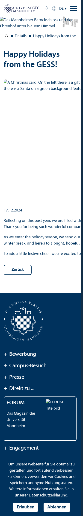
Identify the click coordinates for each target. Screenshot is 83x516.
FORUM (15, 403)
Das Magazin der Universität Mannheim (20, 419)
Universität (6, 36)
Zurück (18, 270)
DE (61, 9)
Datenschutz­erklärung (48, 495)
